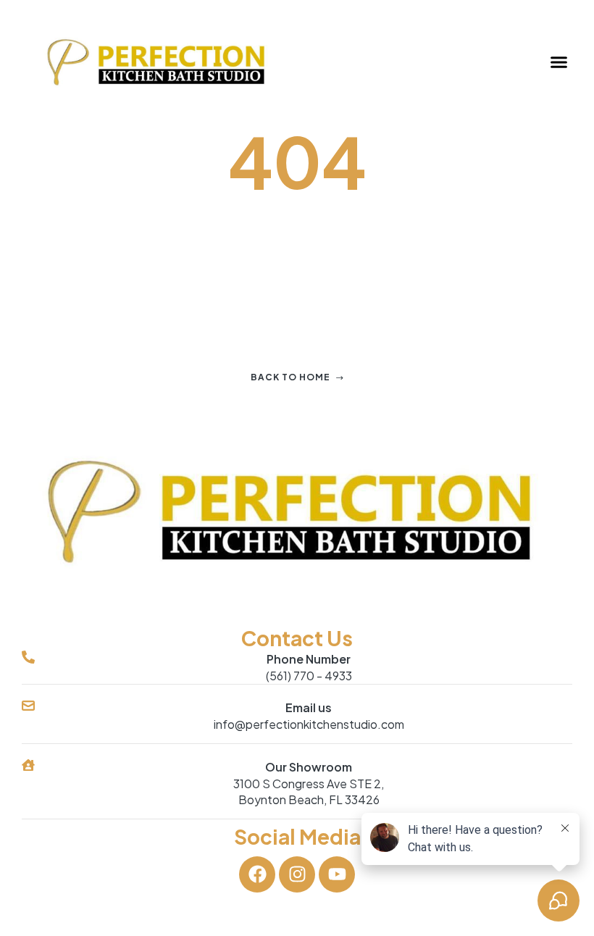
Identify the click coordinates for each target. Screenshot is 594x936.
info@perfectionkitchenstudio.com (309, 724)
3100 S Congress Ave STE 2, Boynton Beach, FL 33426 (308, 791)
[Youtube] (337, 874)
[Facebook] (257, 874)
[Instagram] (297, 874)
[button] (559, 62)
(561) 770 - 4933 (309, 675)
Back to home (290, 377)
